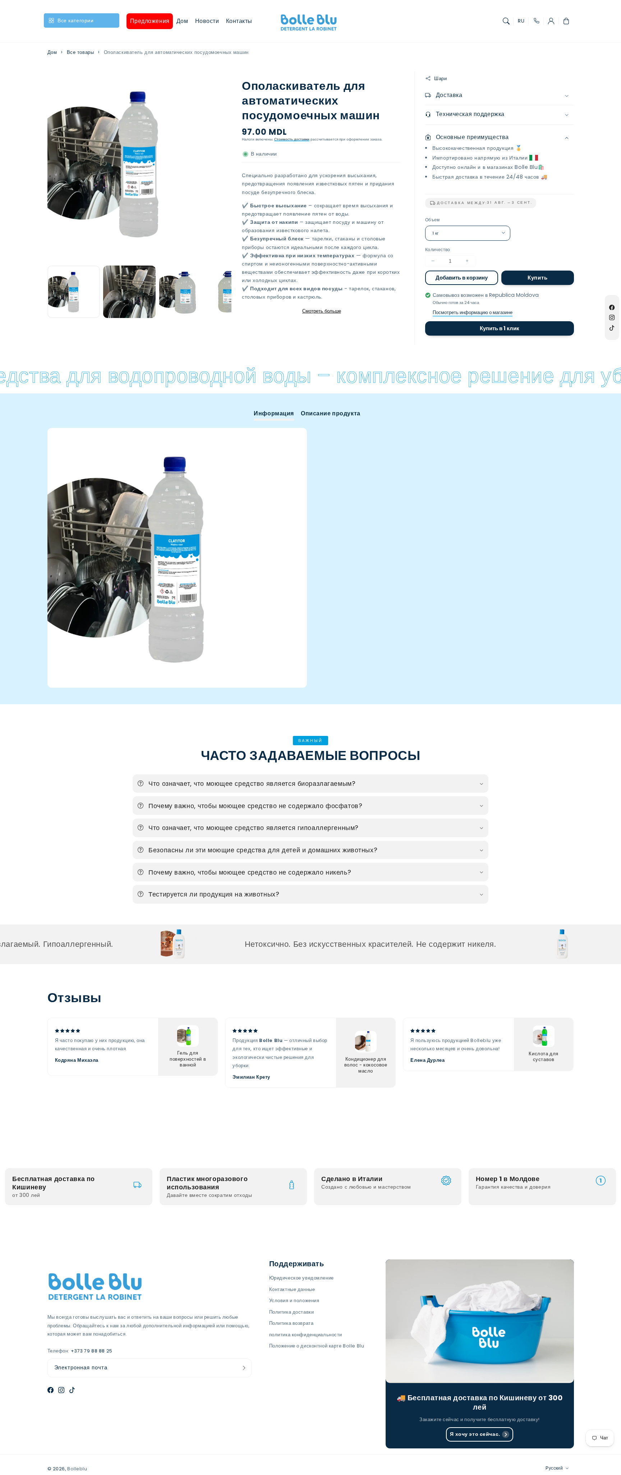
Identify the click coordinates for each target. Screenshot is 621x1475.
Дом (52, 52)
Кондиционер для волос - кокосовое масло (365, 1065)
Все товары (80, 52)
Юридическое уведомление (301, 1278)
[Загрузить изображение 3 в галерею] (185, 292)
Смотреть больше (321, 311)
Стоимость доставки (291, 139)
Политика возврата (291, 1323)
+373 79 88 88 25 (91, 1351)
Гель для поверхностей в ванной (188, 1059)
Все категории (75, 20)
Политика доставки (291, 1312)
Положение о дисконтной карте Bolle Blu (316, 1346)
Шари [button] (440, 78)
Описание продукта (330, 413)
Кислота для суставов (543, 1057)
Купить (537, 277)
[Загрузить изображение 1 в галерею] (73, 292)
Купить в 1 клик (499, 328)
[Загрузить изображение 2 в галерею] (129, 292)
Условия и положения (294, 1300)
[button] (506, 21)
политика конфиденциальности (305, 1335)
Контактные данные (292, 1289)
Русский (554, 1468)
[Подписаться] (244, 1368)
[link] (135, 943)
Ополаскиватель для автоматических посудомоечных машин (176, 52)
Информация (274, 413)
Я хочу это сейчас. (475, 1434)
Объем (432, 220)
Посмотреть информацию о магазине (472, 312)
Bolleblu (77, 1469)
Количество (437, 249)
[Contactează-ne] (536, 21)
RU (521, 21)
